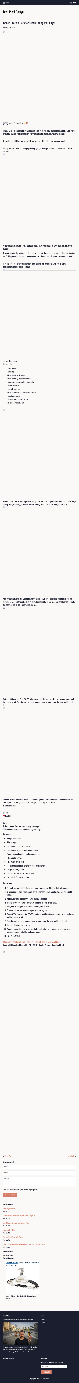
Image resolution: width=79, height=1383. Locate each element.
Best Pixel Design (44, 1379)
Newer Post (70, 1156)
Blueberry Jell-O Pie (9, 1230)
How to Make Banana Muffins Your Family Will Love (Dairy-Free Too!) (24, 1244)
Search (43, 1320)
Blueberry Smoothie (9, 1208)
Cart (74, 3)
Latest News (6, 1316)
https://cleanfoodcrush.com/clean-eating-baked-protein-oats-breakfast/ (31, 941)
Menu (7, 3)
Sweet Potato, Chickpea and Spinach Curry (16, 1223)
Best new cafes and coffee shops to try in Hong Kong (19, 1215)
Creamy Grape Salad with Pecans (13, 1237)
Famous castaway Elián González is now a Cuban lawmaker (18, 1320)
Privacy (43, 1322)
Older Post (8, 1156)
